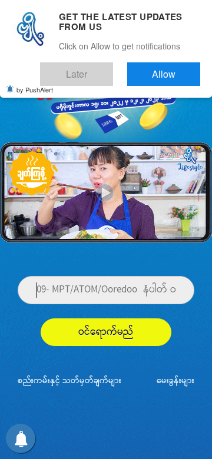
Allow (174, 69)
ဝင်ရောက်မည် (106, 332)
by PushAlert (34, 82)
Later (107, 69)
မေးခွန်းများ (175, 381)
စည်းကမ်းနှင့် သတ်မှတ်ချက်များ (69, 381)
